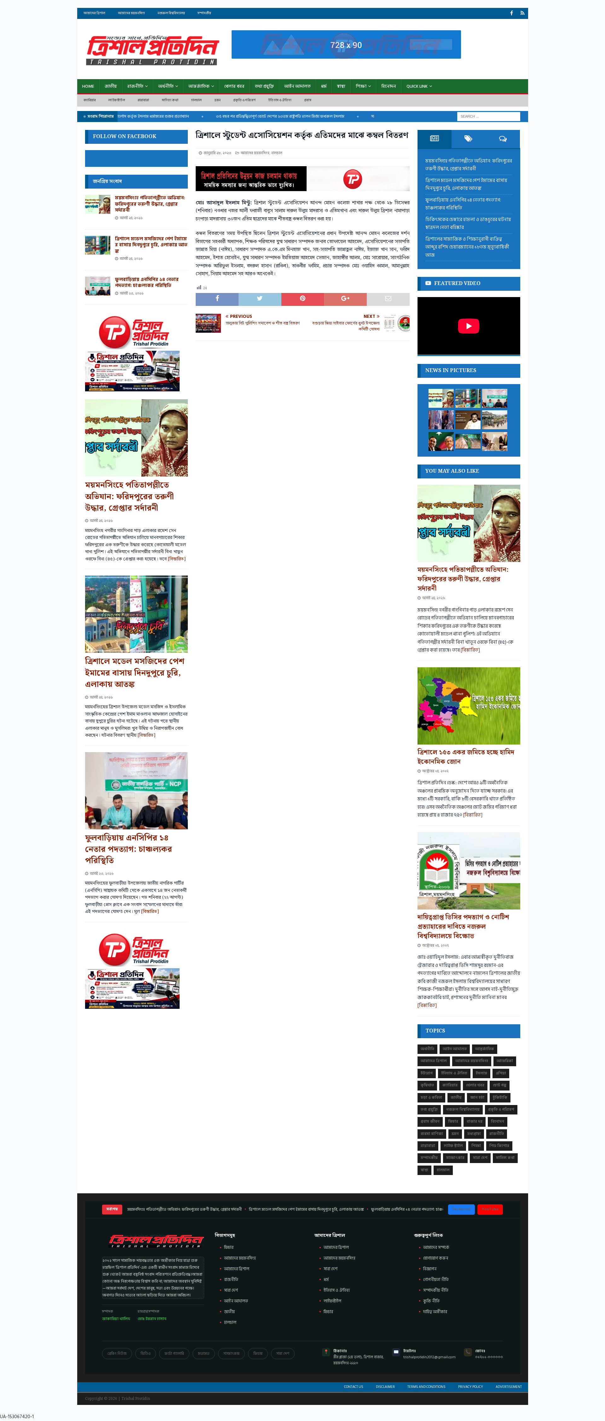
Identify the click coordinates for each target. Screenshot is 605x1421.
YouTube (490, 1209)
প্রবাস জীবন (430, 1122)
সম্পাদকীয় (204, 13)
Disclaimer (385, 1387)
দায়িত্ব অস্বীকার (435, 1311)
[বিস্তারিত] (177, 559)
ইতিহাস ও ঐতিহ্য (279, 100)
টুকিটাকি (500, 1098)
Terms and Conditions (426, 1387)
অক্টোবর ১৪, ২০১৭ (435, 771)
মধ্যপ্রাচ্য (474, 1134)
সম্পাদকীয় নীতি (435, 1290)
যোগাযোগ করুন (435, 1258)
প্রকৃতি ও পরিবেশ (244, 100)
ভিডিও (146, 1353)
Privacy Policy (470, 1387)
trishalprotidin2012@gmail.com (429, 1357)
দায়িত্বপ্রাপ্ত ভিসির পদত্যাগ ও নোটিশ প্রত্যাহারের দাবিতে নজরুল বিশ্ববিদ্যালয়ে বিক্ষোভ (463, 926)
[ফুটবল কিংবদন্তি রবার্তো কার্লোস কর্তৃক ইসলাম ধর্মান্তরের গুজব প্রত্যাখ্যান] (494, 441)
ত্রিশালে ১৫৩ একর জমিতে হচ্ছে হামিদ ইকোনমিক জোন (466, 757)
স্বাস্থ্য (341, 86)
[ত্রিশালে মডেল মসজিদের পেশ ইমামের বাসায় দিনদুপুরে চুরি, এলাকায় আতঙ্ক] (97, 245)
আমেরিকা (505, 1061)
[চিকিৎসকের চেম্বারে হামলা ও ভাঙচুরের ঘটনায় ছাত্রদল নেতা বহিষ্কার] (441, 419)
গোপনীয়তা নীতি (436, 1279)
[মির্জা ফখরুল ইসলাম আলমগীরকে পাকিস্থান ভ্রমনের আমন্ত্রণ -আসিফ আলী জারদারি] (441, 441)
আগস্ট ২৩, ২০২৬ (132, 293)
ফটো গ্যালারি (174, 1353)
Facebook (461, 1209)
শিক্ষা (361, 86)
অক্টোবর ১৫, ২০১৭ (435, 946)
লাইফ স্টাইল (116, 100)
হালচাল (196, 100)
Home (88, 86)
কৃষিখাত (427, 1085)
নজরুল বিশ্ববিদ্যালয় (171, 13)
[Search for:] (488, 116)
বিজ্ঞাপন (429, 1269)
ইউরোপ (427, 1073)
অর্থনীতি (166, 86)
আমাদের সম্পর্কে (436, 1247)
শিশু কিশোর (499, 1146)
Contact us (353, 1387)
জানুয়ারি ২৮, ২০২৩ (217, 153)
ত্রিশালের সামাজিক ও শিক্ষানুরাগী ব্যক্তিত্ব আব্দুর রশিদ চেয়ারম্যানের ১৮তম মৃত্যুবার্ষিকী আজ (467, 247)
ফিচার (453, 1122)
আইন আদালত (297, 86)
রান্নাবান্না (143, 100)
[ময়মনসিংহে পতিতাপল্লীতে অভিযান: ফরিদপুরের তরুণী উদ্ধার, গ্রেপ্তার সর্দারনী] (97, 204)
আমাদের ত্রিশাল (94, 13)
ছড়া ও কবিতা (431, 1098)
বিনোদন (388, 86)
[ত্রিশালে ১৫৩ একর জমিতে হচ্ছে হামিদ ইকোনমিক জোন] (469, 706)
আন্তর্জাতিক (199, 86)
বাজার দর (474, 1122)
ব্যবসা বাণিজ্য (432, 1134)
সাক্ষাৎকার (455, 1158)
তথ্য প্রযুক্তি (264, 86)
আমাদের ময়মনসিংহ (339, 1258)
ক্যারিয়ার (90, 100)
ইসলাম (481, 1073)
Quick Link (417, 86)
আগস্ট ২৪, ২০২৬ (131, 218)
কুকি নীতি (431, 1301)
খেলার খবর (234, 86)
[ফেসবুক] (511, 13)
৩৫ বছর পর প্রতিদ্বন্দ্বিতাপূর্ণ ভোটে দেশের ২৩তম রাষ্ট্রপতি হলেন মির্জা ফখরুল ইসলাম (255, 116)
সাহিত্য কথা (170, 100)
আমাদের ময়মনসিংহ (131, 13)
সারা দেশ (480, 1158)
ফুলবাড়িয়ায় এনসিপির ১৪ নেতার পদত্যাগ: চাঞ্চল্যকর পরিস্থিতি (147, 283)
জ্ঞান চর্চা (477, 1098)
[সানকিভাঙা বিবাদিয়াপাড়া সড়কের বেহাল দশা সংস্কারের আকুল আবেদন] (468, 441)
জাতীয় (111, 86)
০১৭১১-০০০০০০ (489, 1357)
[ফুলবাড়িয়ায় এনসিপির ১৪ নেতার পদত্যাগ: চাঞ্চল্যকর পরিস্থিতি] (97, 286)
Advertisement (509, 1387)
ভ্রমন (218, 100)
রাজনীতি (135, 86)
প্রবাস (307, 100)
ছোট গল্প (499, 1085)
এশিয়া (501, 1073)
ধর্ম (323, 86)
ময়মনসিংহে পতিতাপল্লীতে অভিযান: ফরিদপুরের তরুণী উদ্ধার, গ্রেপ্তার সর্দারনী (150, 204)
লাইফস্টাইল (332, 1301)
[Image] (522, 13)
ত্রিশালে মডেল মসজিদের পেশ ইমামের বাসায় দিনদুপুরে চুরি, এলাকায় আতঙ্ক (151, 245)
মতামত (204, 1353)
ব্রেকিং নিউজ (117, 1353)
